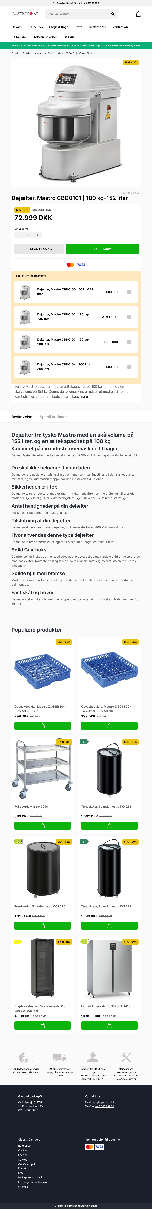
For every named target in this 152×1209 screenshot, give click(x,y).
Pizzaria (69, 37)
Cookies (23, 1150)
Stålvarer (20, 37)
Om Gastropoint (27, 1164)
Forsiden (15, 53)
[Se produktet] (25, 292)
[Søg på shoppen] (112, 14)
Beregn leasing (39, 249)
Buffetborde (97, 27)
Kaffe (78, 27)
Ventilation (120, 27)
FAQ (20, 1172)
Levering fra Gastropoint (33, 1182)
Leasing (23, 1154)
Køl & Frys (36, 27)
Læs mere (80, 396)
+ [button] (38, 235)
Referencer (25, 1145)
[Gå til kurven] (137, 14)
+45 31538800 (90, 3)
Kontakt (22, 1168)
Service (22, 1159)
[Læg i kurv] (42, 726)
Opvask (16, 27)
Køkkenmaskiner (45, 37)
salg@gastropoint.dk (105, 1102)
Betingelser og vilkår (30, 1177)
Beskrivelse (21, 417)
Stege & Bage (58, 27)
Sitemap (23, 1186)
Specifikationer (53, 417)
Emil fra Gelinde (88, 1205)
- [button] (19, 235)
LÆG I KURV (102, 249)
